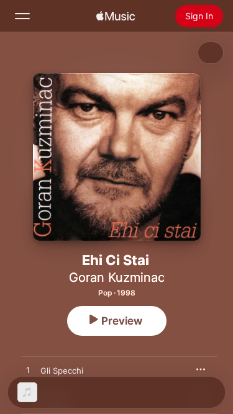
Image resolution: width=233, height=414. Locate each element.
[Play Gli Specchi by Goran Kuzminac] (28, 370)
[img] (115, 16)
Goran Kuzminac (117, 277)
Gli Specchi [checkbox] (61, 371)
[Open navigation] (22, 16)
